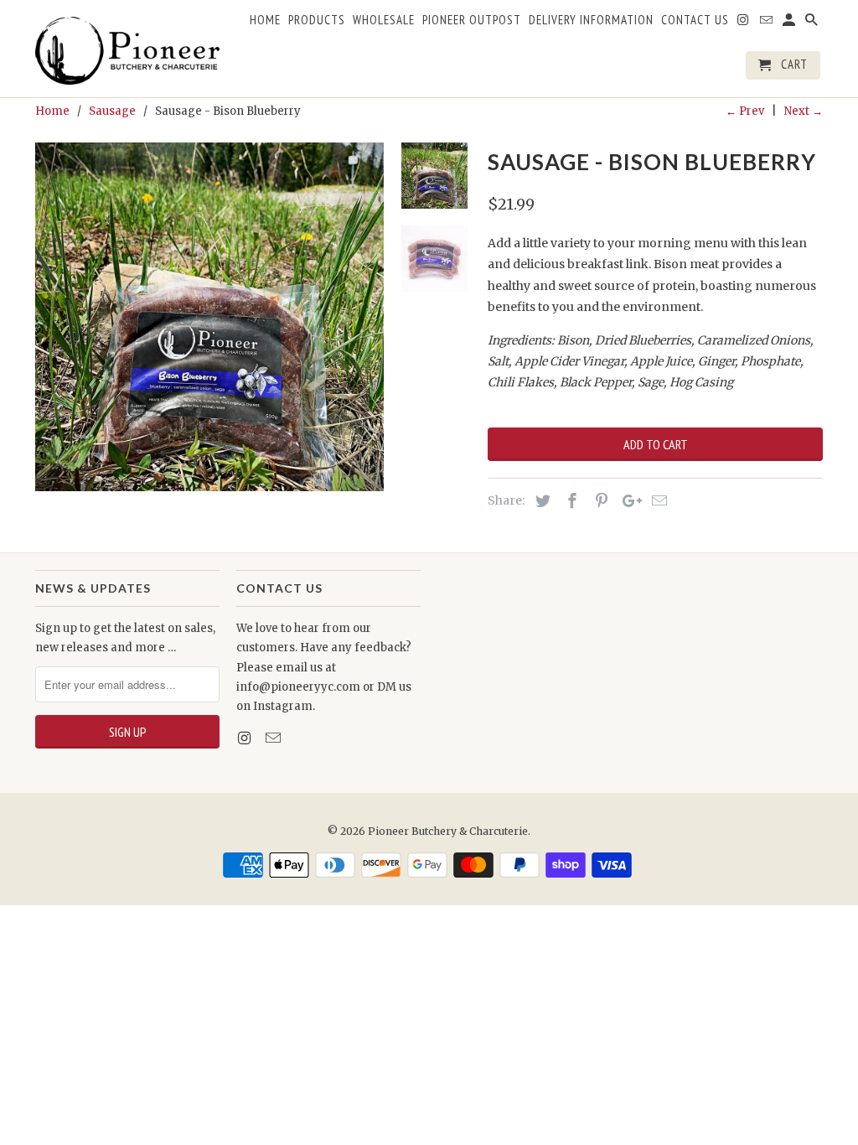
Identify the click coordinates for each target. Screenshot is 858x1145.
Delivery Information (591, 20)
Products (316, 20)
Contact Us (695, 20)
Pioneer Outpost (471, 20)
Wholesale (384, 20)
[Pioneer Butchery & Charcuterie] (127, 49)
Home (265, 20)
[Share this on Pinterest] (599, 500)
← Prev (745, 111)
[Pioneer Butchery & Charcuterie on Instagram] (245, 738)
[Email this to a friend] (657, 500)
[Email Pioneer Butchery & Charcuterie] (275, 738)
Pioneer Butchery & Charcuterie (448, 831)
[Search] (812, 23)
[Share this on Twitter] (540, 500)
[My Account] (790, 23)
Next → (803, 111)
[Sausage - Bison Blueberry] (209, 316)
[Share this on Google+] (627, 500)
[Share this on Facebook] (569, 500)
